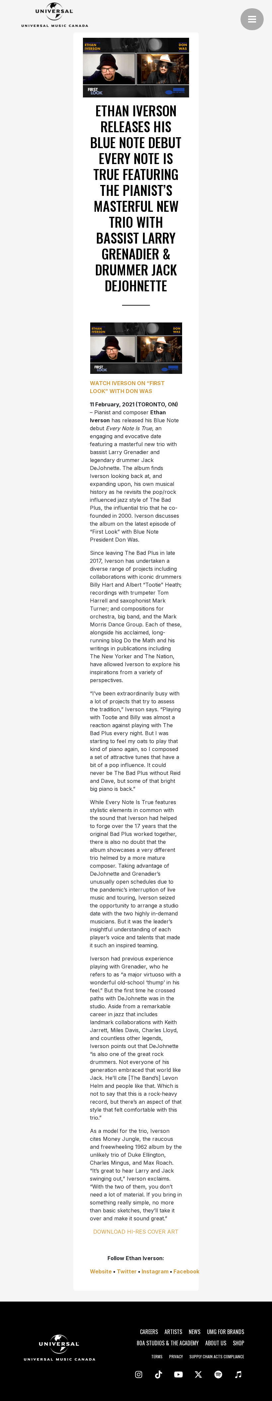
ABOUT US (215, 1343)
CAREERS (149, 1332)
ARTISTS (173, 1332)
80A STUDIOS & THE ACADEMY (168, 1343)
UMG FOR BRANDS (225, 1332)
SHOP (238, 1343)
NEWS (194, 1332)
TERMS (157, 1356)
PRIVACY (176, 1356)
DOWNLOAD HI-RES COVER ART (135, 1231)
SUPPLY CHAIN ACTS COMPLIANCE (216, 1356)
